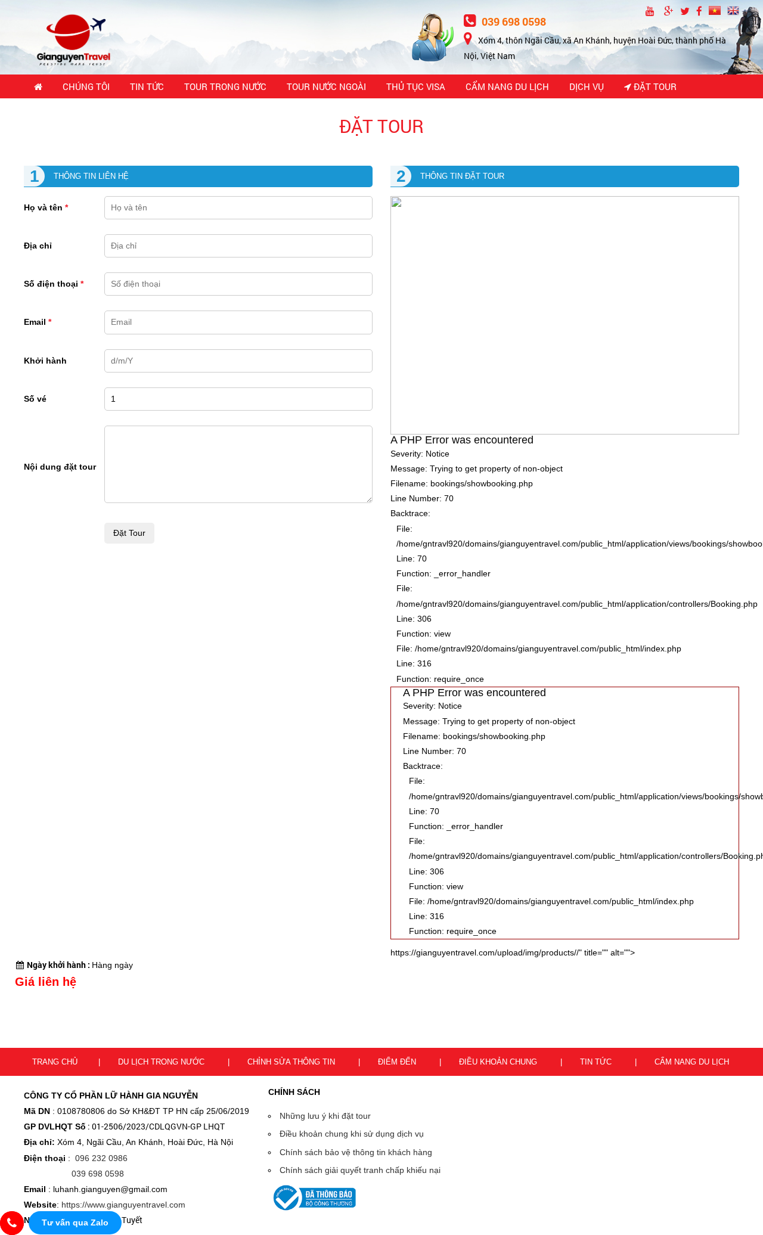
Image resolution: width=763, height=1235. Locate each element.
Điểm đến (398, 1061)
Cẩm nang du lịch (692, 1061)
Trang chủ (54, 1061)
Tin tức (597, 1061)
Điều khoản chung (499, 1061)
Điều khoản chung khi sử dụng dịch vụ (352, 1133)
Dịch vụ (586, 86)
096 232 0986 (101, 1158)
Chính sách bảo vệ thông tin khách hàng (356, 1152)
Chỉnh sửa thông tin (292, 1061)
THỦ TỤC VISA (415, 86)
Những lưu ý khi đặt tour (325, 1116)
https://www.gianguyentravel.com (123, 1204)
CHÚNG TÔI (86, 86)
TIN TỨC (147, 86)
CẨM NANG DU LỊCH (507, 86)
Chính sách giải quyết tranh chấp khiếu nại (360, 1170)
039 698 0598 (512, 21)
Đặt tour (654, 86)
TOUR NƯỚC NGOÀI (326, 86)
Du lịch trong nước (162, 1061)
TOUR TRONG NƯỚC (225, 86)
